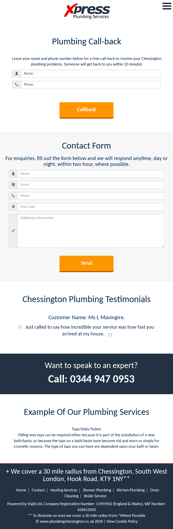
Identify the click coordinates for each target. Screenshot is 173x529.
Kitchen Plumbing (131, 490)
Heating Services (63, 490)
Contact (38, 490)
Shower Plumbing (97, 490)
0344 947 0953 (102, 379)
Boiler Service (95, 496)
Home (21, 490)
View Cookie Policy (122, 522)
